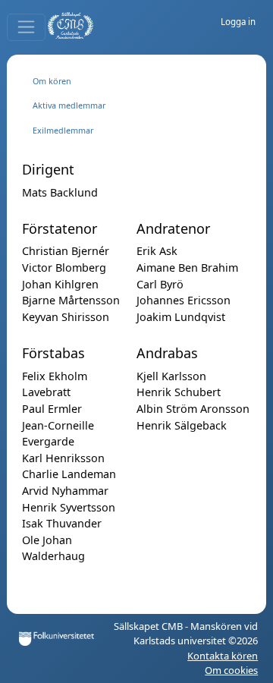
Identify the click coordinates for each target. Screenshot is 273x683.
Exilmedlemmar (63, 130)
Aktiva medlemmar (69, 105)
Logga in (238, 21)
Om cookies (231, 670)
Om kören (52, 81)
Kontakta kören (222, 656)
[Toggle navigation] (26, 27)
